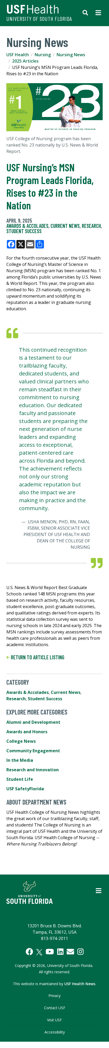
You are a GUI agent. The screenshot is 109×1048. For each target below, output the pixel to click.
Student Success (24, 231)
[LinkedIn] (60, 951)
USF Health (17, 55)
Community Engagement (33, 751)
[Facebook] (29, 951)
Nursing (43, 55)
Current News (65, 226)
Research (91, 226)
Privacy (54, 995)
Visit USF (54, 1019)
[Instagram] (80, 951)
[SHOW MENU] (98, 13)
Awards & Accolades (27, 226)
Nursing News (71, 55)
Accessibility (54, 1032)
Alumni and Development (33, 722)
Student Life (19, 779)
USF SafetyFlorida (25, 789)
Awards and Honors (26, 732)
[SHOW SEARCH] (85, 13)
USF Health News (79, 983)
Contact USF (54, 1007)
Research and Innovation (32, 770)
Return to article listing (37, 657)
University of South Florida (39, 19)
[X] (39, 952)
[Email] (70, 951)
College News (21, 741)
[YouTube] (50, 951)
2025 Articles (25, 61)
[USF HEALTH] (40, 9)
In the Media (19, 760)
